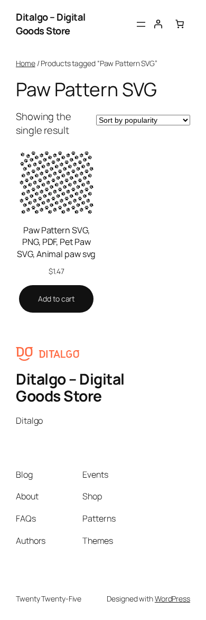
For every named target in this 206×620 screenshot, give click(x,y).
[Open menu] (141, 24)
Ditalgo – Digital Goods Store (51, 24)
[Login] (157, 23)
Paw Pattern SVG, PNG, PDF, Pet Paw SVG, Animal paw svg (56, 242)
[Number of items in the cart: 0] (179, 23)
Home (25, 63)
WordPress (172, 599)
